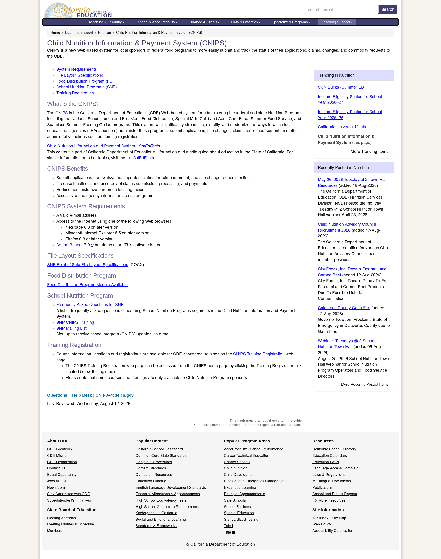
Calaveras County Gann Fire (344, 307)
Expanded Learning (240, 487)
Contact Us (56, 468)
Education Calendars (329, 455)
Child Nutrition (235, 468)
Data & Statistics (244, 22)
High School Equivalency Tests (161, 500)
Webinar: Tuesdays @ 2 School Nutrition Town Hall (346, 343)
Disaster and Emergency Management (255, 480)
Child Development (239, 474)
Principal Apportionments (244, 493)
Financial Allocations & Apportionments (168, 493)
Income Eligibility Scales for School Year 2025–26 (350, 114)
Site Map (339, 517)
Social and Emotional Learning (161, 519)
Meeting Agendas (61, 517)
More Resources (332, 500)
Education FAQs (325, 461)
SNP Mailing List (71, 328)
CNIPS (61, 112)
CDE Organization (62, 461)
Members (54, 530)
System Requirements (76, 69)
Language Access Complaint (335, 468)
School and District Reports (334, 493)
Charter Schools (237, 461)
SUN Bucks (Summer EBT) (343, 87)
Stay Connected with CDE (68, 493)
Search (387, 9)
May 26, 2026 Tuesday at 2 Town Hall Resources (352, 182)
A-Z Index (320, 517)
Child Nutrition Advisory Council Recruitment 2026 (347, 227)
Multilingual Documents (331, 480)
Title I (228, 525)
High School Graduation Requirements (167, 506)
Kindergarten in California (156, 512)
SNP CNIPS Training (75, 322)
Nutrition (104, 32)
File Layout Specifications (79, 75)
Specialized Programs (290, 22)
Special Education (239, 512)
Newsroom (56, 487)
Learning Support (336, 22)
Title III (229, 532)
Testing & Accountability (155, 22)
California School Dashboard (159, 449)
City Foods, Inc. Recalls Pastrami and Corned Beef (352, 272)
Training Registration (75, 93)
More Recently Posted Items (364, 384)
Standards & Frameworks (156, 525)
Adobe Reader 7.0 (73, 244)
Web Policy (321, 524)
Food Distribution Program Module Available (87, 284)
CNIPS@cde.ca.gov (115, 395)
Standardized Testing (241, 519)
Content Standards (151, 468)
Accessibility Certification (332, 530)
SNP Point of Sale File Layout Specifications (95, 264)
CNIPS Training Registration (259, 354)
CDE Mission (58, 455)
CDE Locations (59, 449)
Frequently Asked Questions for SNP (90, 304)
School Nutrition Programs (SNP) (86, 87)
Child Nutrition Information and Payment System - (103, 146)
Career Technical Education (246, 455)
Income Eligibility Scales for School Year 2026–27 (350, 99)
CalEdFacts (143, 157)
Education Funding (151, 480)
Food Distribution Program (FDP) (86, 81)
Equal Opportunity (61, 474)
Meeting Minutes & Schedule (70, 524)
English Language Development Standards (171, 487)
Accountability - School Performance (253, 449)
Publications (322, 487)
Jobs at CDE (57, 480)
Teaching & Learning (105, 22)
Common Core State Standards (161, 455)
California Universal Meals (342, 126)
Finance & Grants (203, 22)
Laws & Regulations (328, 474)
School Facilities (237, 506)
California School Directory (334, 449)
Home (55, 32)
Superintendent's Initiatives (69, 500)
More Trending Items (369, 151)
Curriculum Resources (154, 474)
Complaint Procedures (154, 461)
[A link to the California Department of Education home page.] (77, 10)
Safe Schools (235, 500)
